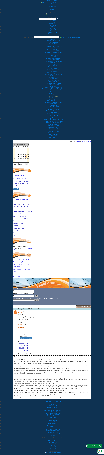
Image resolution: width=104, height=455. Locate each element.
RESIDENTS (53, 39)
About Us (52, 26)
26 (21, 159)
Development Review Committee (22, 211)
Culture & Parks (52, 411)
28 (25, 159)
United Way (16, 274)
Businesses (52, 23)
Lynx (14, 271)
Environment (52, 417)
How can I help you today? (94, 446)
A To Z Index (52, 6)
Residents (53, 20)
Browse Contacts (53, 447)
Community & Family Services (53, 46)
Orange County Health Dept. (21, 264)
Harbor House (17, 266)
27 (23, 159)
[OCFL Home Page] (52, 2)
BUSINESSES (53, 93)
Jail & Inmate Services (52, 422)
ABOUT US (52, 137)
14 (25, 154)
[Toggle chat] (99, 450)
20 (23, 156)
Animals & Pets (52, 405)
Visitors (53, 22)
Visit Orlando (16, 276)
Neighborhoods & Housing (52, 425)
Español (52, 9)
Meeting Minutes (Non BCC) (21, 178)
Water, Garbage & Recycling (53, 433)
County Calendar (86, 141)
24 (16, 159)
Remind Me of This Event (20, 357)
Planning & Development (53, 429)
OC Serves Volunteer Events (21, 199)
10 (16, 154)
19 (21, 156)
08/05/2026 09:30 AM (23, 347)
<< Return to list (83, 306)
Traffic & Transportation (52, 430)
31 (16, 161)
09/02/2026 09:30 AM (23, 348)
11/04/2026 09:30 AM (23, 352)
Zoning (53, 435)
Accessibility (53, 444)
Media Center (53, 404)
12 (21, 154)
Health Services (52, 420)
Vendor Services (53, 432)
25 (19, 159)
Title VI (53, 445)
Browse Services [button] (75, 37)
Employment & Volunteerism (53, 416)
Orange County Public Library (21, 262)
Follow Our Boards (18, 175)
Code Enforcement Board (20, 206)
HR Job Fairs (17, 213)
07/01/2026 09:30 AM (23, 345)
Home (78, 141)
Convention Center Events (20, 209)
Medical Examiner (53, 423)
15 (28, 154)
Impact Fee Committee (19, 216)
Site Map (52, 3)
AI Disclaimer (53, 442)
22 (28, 156)
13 (23, 154)
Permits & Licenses (52, 426)
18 (19, 156)
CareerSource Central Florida (21, 269)
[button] (62, 19)
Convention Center (52, 407)
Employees (52, 25)
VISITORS (53, 75)
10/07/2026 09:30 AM (23, 350)
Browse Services (53, 34)
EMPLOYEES (53, 118)
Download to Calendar (34, 357)
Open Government (52, 403)
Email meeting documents (25, 338)
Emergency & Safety (53, 414)
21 (25, 156)
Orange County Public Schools (22, 259)
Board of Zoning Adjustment (21, 204)
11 (19, 154)
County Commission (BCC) (53, 401)
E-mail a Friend (44, 357)
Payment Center (52, 11)
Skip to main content (52, 0)
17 (16, 156)
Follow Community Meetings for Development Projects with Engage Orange (22, 183)
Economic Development (53, 413)
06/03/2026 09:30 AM (23, 343)
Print (51, 357)
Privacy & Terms (52, 441)
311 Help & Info (53, 448)
